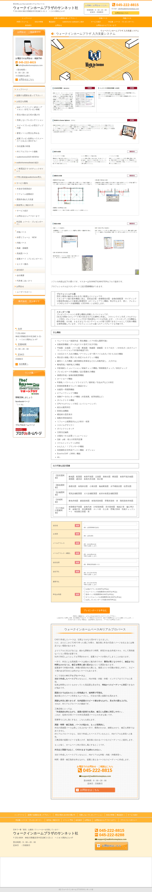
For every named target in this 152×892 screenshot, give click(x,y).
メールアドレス (59, 543)
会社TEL (56, 572)
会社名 (55, 525)
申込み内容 (57, 594)
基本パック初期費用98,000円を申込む (100, 594)
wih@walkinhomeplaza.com (128, 9)
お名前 (55, 534)
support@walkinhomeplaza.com (96, 776)
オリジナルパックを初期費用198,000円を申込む (104, 597)
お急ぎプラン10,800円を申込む (97, 589)
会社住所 (56, 562)
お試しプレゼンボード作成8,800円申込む (101, 600)
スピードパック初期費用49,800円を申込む (102, 592)
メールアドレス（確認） (62, 553)
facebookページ (22, 401)
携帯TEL (56, 582)
